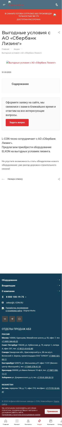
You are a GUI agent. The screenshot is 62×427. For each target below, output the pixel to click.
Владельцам (8, 285)
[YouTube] (19, 319)
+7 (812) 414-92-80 (25, 348)
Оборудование (9, 280)
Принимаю (52, 411)
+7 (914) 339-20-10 (45, 377)
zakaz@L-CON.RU (14, 302)
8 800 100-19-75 (15, 297)
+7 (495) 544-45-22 (10, 341)
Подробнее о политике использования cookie (21, 415)
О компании (8, 291)
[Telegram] (12, 319)
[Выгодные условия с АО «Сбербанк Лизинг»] (31, 62)
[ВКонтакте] (5, 319)
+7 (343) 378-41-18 (32, 366)
